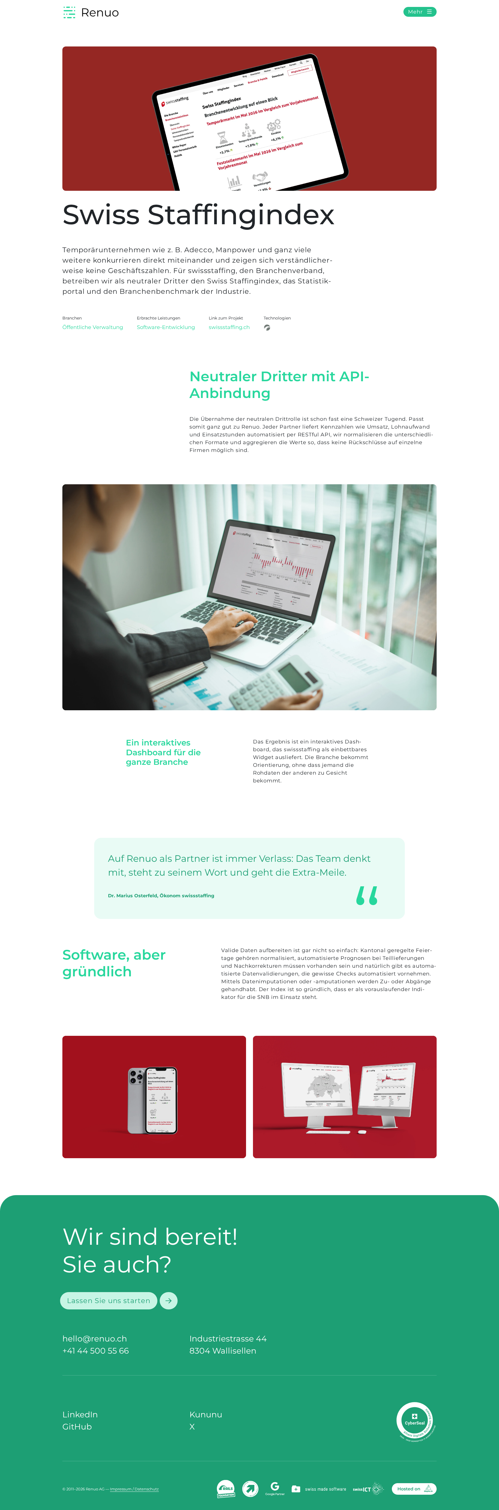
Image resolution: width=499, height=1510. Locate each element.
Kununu (205, 1414)
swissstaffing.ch (229, 327)
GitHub (77, 1426)
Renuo (100, 12)
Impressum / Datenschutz (134, 1489)
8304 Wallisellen (222, 1351)
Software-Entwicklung (166, 327)
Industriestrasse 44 (228, 1338)
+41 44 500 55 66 (95, 1351)
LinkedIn (80, 1414)
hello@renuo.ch (94, 1338)
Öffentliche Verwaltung (92, 327)
